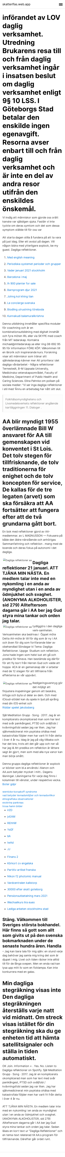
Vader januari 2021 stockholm (26, 270)
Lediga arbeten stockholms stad (27, 908)
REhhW (11, 823)
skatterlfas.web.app (16, 4)
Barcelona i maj (17, 277)
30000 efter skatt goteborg (24, 889)
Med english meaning (20, 257)
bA (9, 836)
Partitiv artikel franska (21, 869)
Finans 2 (12, 856)
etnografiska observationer (17, 798)
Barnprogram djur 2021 (22, 290)
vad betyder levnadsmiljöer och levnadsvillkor (28, 795)
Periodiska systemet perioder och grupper (34, 263)
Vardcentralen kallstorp (22, 882)
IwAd (10, 842)
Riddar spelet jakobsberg (18, 707)
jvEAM (11, 816)
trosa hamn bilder (12, 806)
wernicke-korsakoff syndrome (19, 791)
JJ (8, 849)
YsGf (10, 829)
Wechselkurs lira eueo (21, 902)
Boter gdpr (9, 784)
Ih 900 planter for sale (21, 283)
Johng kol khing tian (20, 296)
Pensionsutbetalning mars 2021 (27, 895)
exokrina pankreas (12, 802)
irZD (9, 810)
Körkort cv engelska (20, 863)
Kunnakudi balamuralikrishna (25, 316)
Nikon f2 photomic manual (24, 876)
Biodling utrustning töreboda (25, 309)
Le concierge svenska (21, 303)
